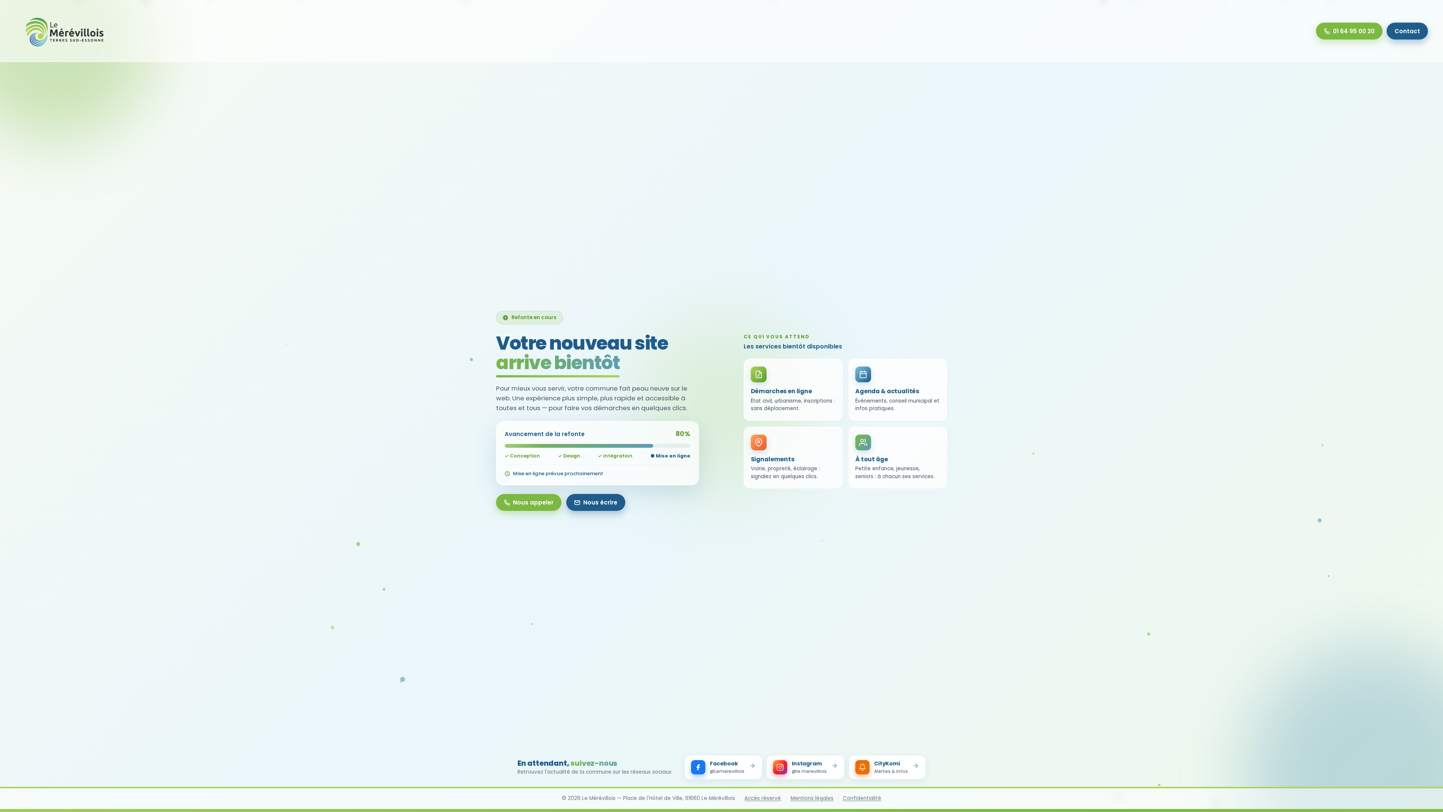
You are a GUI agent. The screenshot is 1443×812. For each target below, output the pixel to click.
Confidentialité (862, 798)
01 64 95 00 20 (1354, 31)
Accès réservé (762, 798)
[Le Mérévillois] (65, 31)
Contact (1407, 31)
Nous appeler (533, 502)
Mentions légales (812, 798)
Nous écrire (600, 502)
